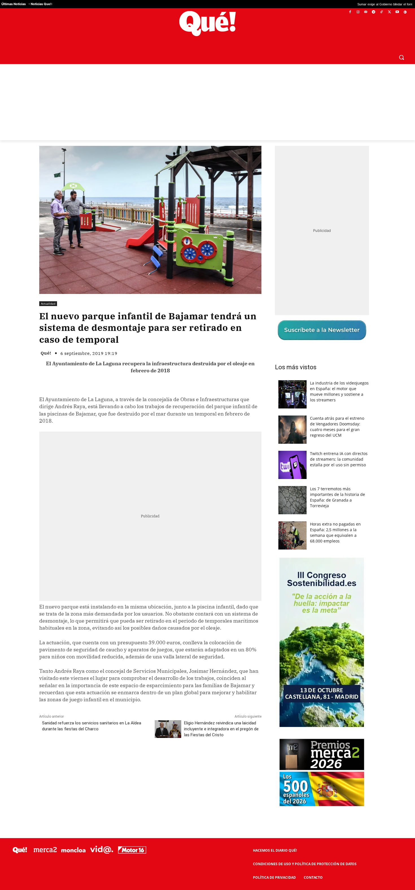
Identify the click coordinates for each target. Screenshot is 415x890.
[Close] (305, 354)
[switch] (277, 443)
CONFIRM (168, 527)
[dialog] (207, 445)
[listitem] (207, 431)
